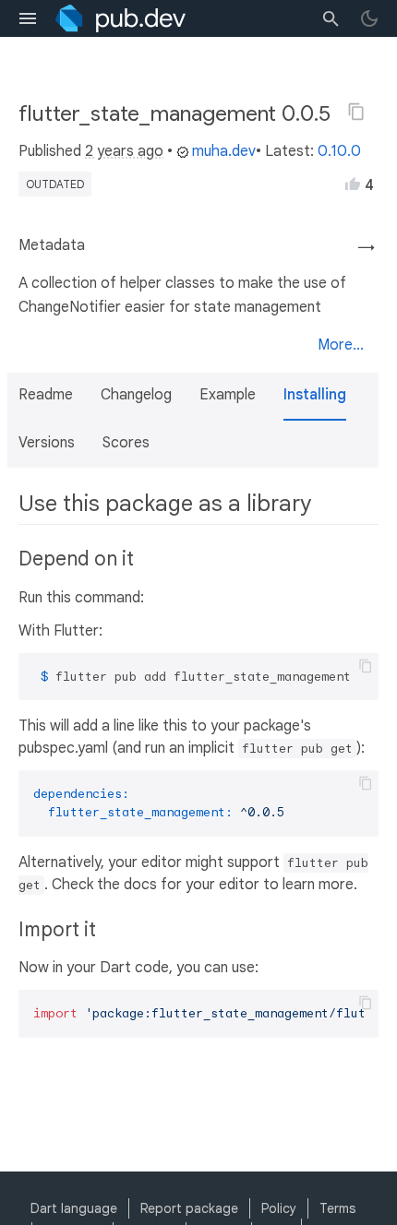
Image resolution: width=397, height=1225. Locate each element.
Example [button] (227, 395)
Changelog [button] (136, 395)
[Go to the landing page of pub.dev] (120, 18)
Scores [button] (126, 443)
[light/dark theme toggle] (369, 18)
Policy (278, 1208)
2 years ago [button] (124, 151)
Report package (189, 1208)
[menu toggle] (28, 18)
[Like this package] (352, 183)
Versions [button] (46, 443)
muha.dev (224, 151)
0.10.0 (339, 151)
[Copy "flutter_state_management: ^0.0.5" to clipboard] (356, 111)
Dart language (73, 1208)
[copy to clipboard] (365, 666)
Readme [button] (45, 395)
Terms (337, 1208)
